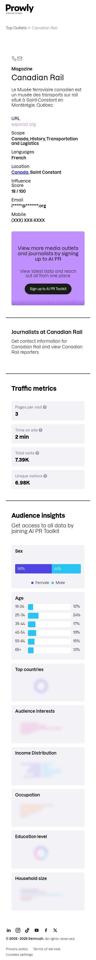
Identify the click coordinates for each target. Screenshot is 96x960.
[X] (55, 930)
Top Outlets (16, 28)
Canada (19, 172)
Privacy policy (17, 949)
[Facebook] (46, 930)
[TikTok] (27, 930)
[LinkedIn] (8, 930)
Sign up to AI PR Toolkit (48, 289)
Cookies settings (19, 954)
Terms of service (46, 949)
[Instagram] (18, 930)
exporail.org (23, 124)
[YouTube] (36, 930)
